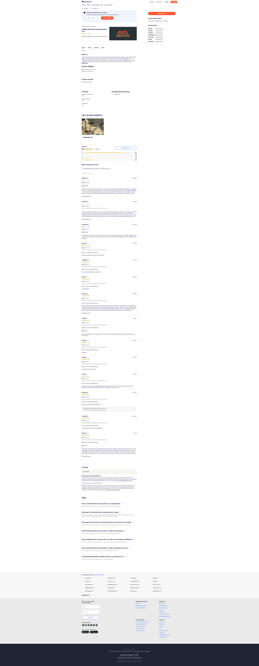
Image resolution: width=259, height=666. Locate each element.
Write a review (126, 148)
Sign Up (174, 2)
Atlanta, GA (88, 578)
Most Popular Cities (87, 575)
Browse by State (98, 574)
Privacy (121, 655)
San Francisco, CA (113, 591)
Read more (85, 63)
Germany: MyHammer (121, 651)
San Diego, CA (89, 591)
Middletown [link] (95, 8)
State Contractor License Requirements (91, 475)
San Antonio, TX (157, 587)
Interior (84, 5)
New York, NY (156, 584)
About (83, 47)
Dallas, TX (155, 578)
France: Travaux (112, 651)
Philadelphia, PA (89, 587)
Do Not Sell (130, 655)
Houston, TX (111, 581)
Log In (166, 2)
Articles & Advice (108, 5)
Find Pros (138, 603)
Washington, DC (157, 591)
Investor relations (163, 630)
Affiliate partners (163, 637)
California (126, 655)
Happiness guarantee (164, 634)
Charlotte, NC (111, 578)
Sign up (91, 617)
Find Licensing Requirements (122, 480)
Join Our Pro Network (141, 624)
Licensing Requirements (164, 616)
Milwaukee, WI (89, 584)
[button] (93, 129)
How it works (162, 621)
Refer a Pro (161, 610)
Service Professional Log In (142, 621)
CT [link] (90, 8)
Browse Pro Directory (141, 605)
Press (160, 628)
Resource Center (163, 607)
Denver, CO (88, 581)
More (102, 5)
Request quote (162, 13)
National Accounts (140, 630)
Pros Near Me (162, 612)
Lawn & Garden (95, 5)
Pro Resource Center (141, 626)
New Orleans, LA (134, 584)
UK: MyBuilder (147, 651)
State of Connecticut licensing (113, 489)
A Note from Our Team (164, 614)
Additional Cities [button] (85, 595)
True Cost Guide (163, 605)
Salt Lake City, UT (135, 587)
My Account (162, 603)
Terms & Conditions (138, 657)
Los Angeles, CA (134, 581)
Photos (90, 47)
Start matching (107, 18)
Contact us (161, 632)
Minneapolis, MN (112, 584)
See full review (86, 196)
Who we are (162, 624)
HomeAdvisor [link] (85, 8)
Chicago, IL (133, 578)
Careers (161, 626)
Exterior (89, 5)
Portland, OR (111, 587)
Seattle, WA (133, 591)
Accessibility (136, 655)
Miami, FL (155, 581)
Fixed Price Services (140, 607)
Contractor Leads (140, 628)
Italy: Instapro (129, 651)
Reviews (96, 47)
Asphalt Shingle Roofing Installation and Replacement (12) (96, 168)
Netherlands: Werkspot (138, 651)
